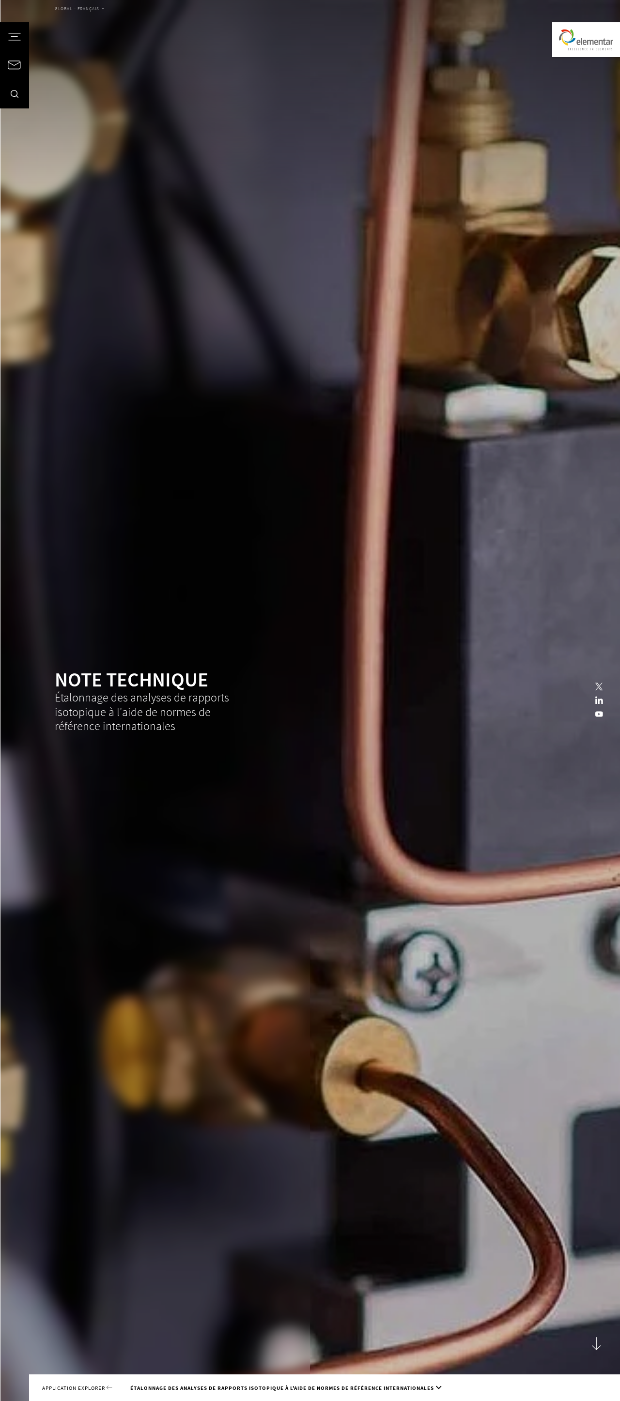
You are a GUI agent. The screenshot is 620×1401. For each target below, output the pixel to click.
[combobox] (79, 9)
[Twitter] (599, 687)
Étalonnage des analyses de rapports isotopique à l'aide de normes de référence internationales (282, 1388)
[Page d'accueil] (586, 40)
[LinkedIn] (599, 700)
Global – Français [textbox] (77, 9)
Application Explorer (74, 1388)
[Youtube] (599, 714)
